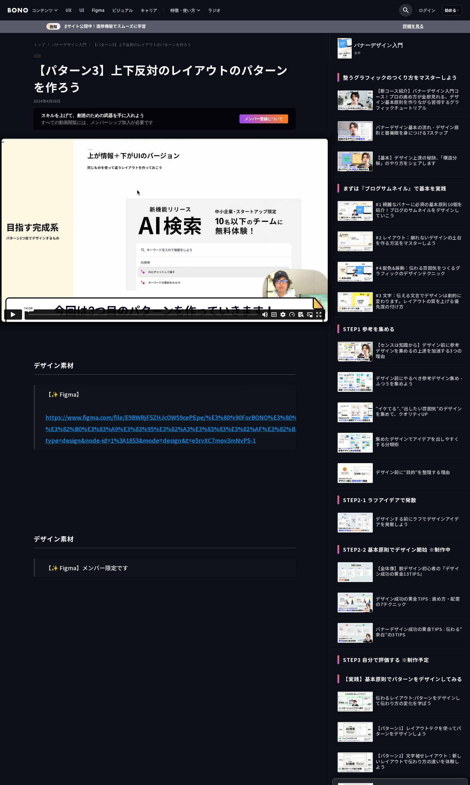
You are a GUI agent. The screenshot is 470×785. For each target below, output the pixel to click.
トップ (39, 44)
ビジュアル (122, 10)
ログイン (427, 10)
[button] (45, 10)
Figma (98, 10)
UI (81, 10)
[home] (18, 10)
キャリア (149, 10)
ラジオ (214, 10)
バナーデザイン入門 (69, 44)
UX (69, 10)
